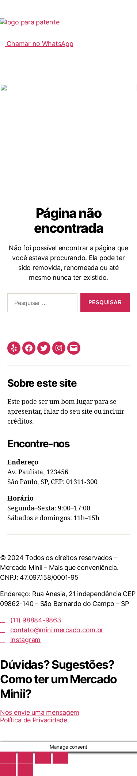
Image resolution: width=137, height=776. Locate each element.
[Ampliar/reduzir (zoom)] (8, 758)
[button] (68, 33)
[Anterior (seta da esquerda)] (8, 770)
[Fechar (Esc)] (60, 758)
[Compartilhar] (43, 758)
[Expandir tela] (25, 758)
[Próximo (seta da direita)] (25, 770)
